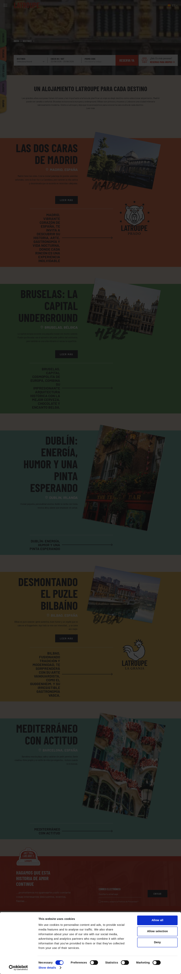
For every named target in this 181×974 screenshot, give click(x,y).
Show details (47, 967)
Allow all (157, 920)
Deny (157, 942)
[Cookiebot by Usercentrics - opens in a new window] (18, 968)
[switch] (94, 962)
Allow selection (157, 931)
